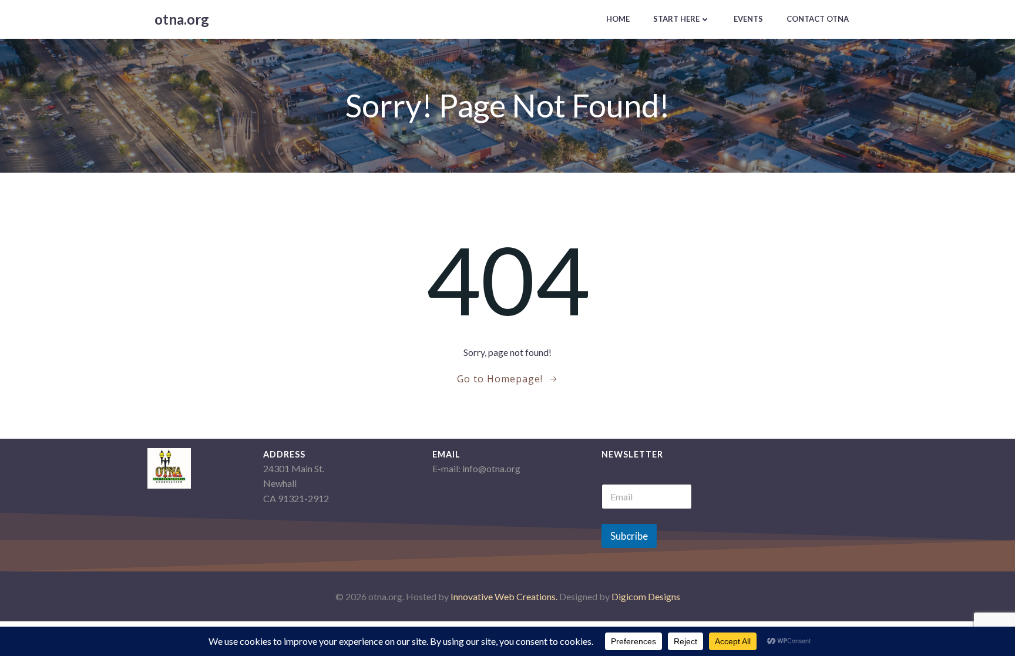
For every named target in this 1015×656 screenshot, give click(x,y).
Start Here (676, 18)
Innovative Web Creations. (505, 596)
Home (618, 18)
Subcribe (629, 536)
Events (748, 18)
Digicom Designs (645, 596)
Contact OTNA (818, 18)
